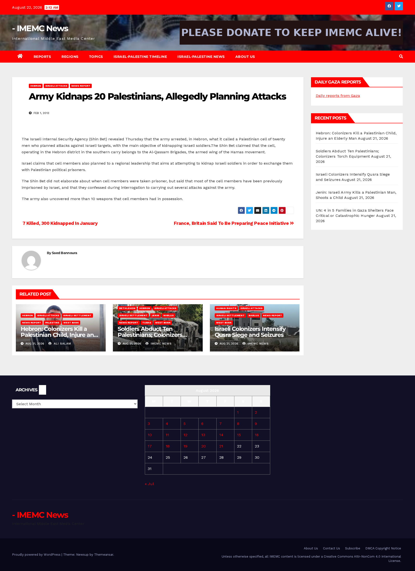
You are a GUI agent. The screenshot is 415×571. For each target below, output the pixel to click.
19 (185, 446)
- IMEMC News (40, 28)
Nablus (168, 315)
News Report (80, 85)
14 (221, 435)
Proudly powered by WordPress (36, 554)
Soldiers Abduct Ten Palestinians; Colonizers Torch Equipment (150, 334)
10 (150, 435)
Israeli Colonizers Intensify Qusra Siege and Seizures (250, 331)
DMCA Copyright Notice (383, 548)
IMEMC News (161, 343)
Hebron (35, 85)
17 (150, 446)
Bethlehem (127, 308)
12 (185, 435)
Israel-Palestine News (201, 56)
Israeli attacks (56, 85)
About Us (245, 56)
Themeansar (103, 554)
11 (167, 435)
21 (221, 446)
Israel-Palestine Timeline (140, 56)
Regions (70, 56)
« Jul (149, 484)
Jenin (155, 315)
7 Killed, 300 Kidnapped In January (60, 223)
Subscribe (352, 548)
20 (203, 446)
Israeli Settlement (77, 315)
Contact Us (331, 548)
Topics (96, 56)
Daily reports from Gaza (338, 95)
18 (168, 446)
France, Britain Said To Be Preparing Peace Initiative (232, 223)
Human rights (226, 308)
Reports (42, 56)
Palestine (52, 322)
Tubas (146, 322)
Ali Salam (62, 343)
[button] (401, 56)
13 (203, 435)
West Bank (71, 322)
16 (257, 435)
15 (239, 435)
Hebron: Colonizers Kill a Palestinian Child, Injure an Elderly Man (57, 334)
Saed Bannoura (64, 253)
